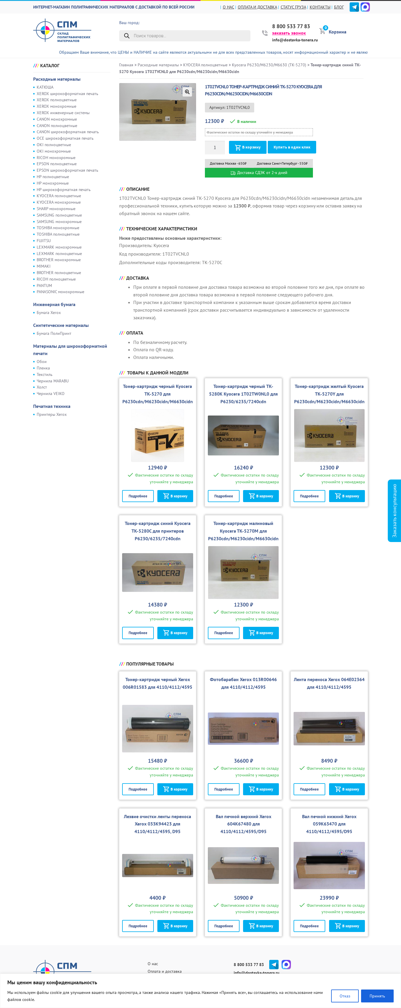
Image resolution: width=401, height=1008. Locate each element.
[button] (187, 92)
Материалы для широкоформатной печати (70, 350)
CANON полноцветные (57, 125)
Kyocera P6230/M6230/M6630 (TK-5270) (269, 64)
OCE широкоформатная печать (65, 138)
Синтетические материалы (61, 325)
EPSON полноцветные (57, 163)
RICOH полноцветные (56, 279)
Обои (42, 361)
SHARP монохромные (56, 208)
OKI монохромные (54, 151)
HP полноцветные (53, 176)
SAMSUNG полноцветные (59, 215)
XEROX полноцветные (57, 99)
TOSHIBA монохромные (58, 227)
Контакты (320, 7)
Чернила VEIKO (51, 393)
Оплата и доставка (257, 7)
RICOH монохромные (56, 157)
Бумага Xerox (49, 312)
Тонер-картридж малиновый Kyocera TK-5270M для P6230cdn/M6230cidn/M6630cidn (243, 530)
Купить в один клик (292, 147)
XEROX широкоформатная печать (67, 93)
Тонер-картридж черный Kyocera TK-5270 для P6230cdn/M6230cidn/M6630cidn (157, 393)
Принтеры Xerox (52, 414)
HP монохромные (53, 183)
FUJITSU (44, 240)
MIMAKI (43, 266)
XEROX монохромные (56, 106)
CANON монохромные (57, 119)
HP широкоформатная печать (64, 189)
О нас (228, 7)
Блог (339, 7)
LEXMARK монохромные (59, 247)
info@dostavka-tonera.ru (295, 40)
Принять (377, 996)
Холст (42, 387)
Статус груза (293, 7)
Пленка (43, 368)
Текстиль (45, 374)
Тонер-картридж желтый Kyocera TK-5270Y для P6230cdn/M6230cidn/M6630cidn (329, 393)
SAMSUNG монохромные (59, 221)
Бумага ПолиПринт (54, 333)
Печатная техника (51, 406)
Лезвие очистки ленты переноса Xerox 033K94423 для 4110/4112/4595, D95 (157, 824)
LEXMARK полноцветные (59, 253)
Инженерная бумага (54, 304)
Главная (126, 64)
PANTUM (44, 285)
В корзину (251, 147)
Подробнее (138, 496)
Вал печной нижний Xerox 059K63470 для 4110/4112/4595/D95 (329, 824)
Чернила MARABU (53, 381)
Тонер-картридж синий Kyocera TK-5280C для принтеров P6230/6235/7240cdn (158, 530)
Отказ (345, 996)
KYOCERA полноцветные (59, 195)
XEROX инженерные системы (63, 112)
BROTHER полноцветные (59, 272)
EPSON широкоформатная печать (67, 170)
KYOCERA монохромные (59, 202)
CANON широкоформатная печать (68, 131)
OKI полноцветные (54, 144)
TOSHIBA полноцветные (58, 234)
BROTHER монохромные (59, 259)
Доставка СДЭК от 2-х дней (261, 172)
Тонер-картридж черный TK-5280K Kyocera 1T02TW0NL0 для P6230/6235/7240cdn (243, 393)
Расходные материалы (56, 79)
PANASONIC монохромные (60, 291)
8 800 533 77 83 (291, 26)
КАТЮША (45, 87)
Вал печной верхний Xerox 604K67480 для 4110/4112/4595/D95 (243, 824)
